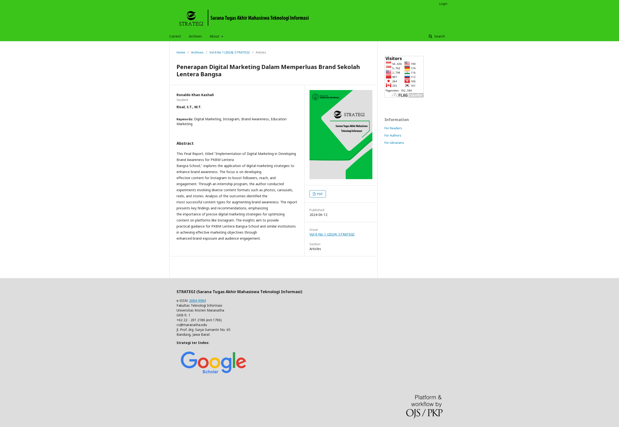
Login (443, 3)
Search (439, 36)
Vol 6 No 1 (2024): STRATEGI (229, 52)
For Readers (393, 128)
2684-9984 (197, 300)
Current (175, 36)
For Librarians (394, 142)
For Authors (392, 135)
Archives (195, 36)
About (215, 36)
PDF (319, 194)
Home (181, 52)
